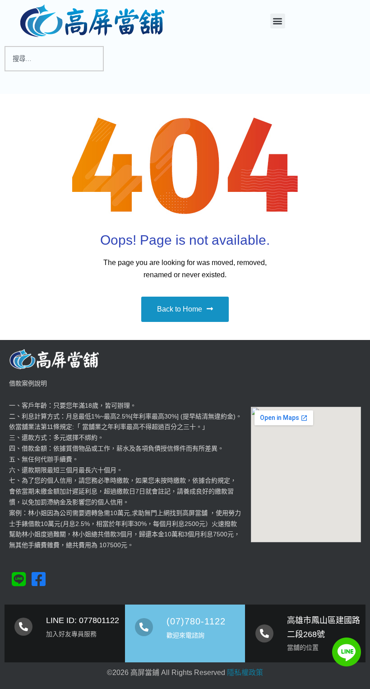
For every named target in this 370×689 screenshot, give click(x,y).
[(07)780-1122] (144, 627)
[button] (277, 21)
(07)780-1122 (196, 621)
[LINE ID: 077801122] (23, 627)
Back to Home (179, 309)
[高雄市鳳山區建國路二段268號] (264, 633)
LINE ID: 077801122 (82, 620)
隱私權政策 (245, 672)
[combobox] (54, 58)
